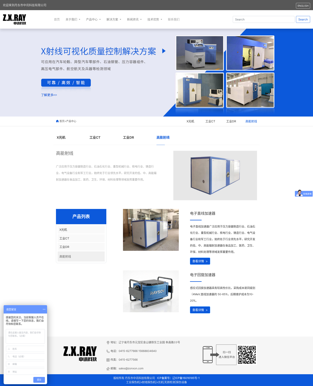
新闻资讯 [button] (133, 19)
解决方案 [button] (113, 19)
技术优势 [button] (153, 19)
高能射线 (251, 121)
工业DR (231, 121)
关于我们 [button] (72, 19)
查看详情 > (200, 261)
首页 (57, 19)
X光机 (190, 121)
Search (303, 19)
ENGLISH (303, 5)
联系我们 (174, 19)
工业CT (210, 121)
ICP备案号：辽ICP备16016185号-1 (178, 378)
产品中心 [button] (92, 19)
